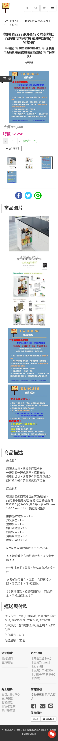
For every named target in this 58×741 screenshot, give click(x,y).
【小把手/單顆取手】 (44, 674)
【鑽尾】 (36, 678)
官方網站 (7, 662)
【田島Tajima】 (41, 662)
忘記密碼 (7, 698)
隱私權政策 (8, 706)
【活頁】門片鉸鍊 (42, 670)
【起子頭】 (38, 666)
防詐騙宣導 (8, 710)
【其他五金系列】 (42, 658)
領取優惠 (50, 719)
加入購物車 (14, 148)
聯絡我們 (7, 658)
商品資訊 (29, 62)
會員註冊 (7, 694)
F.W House (11, 21)
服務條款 (7, 702)
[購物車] (44, 8)
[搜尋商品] (36, 8)
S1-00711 (12, 25)
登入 (18, 694)
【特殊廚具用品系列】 (37, 21)
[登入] (27, 8)
